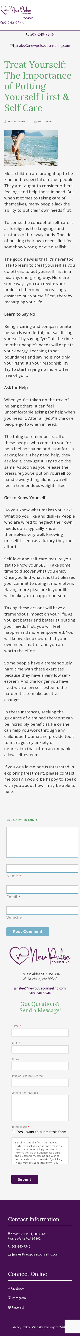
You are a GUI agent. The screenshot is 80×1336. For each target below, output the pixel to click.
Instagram (19, 1298)
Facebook (17, 1288)
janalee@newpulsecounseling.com (42, 45)
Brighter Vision (58, 1327)
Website (14, 917)
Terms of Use (20, 1126)
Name (12, 876)
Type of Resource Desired (27, 1076)
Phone (15, 1059)
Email (11, 897)
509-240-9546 (42, 34)
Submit (25, 1179)
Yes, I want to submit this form (41, 1131)
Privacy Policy (21, 1327)
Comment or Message (25, 1092)
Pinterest (18, 1307)
